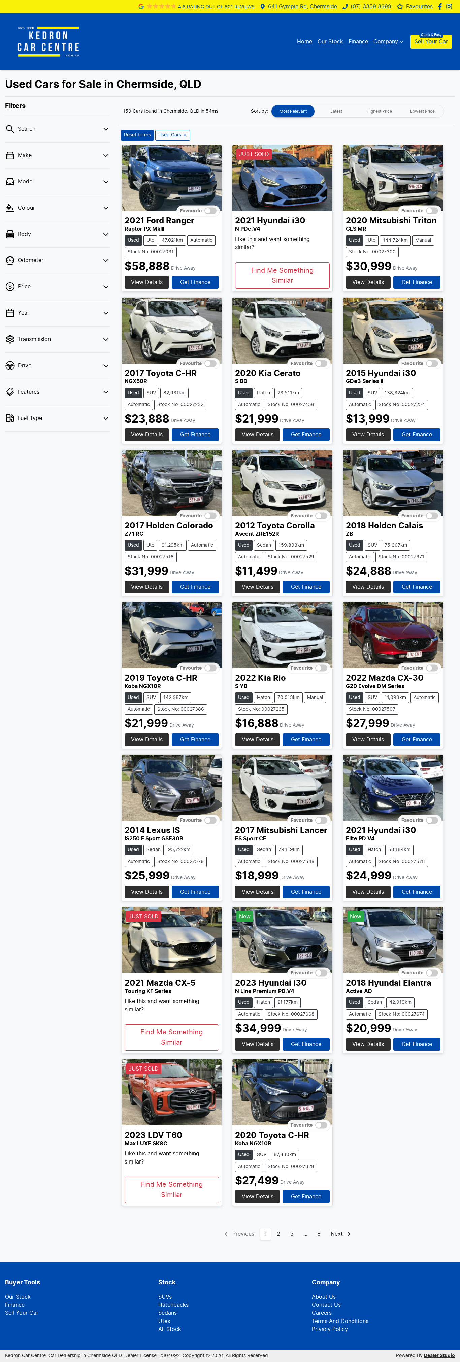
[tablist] (357, 111)
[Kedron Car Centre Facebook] (441, 6)
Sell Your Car (431, 41)
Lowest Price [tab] (422, 111)
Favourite (191, 211)
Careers (322, 1313)
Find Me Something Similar (282, 275)
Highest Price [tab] (379, 111)
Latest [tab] (336, 111)
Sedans (167, 1313)
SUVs (165, 1297)
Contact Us (326, 1305)
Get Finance (195, 282)
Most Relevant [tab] (293, 111)
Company (385, 41)
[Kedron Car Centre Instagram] (450, 6)
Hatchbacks (173, 1305)
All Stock (169, 1329)
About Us (324, 1297)
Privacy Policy (330, 1329)
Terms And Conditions (340, 1321)
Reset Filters (137, 135)
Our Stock (330, 41)
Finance (358, 41)
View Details (147, 282)
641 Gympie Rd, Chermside (302, 6)
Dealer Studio (439, 1355)
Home (304, 41)
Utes (164, 1321)
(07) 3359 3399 (371, 6)
